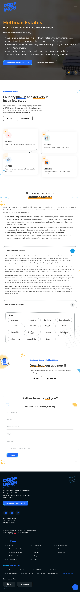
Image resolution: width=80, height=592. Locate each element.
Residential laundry (15, 549)
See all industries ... (69, 573)
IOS (11, 118)
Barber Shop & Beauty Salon (49, 573)
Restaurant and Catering (17, 570)
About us (37, 549)
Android (26, 118)
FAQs (35, 559)
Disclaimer (61, 552)
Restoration (29, 573)
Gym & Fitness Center (57, 570)
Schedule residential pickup (16, 63)
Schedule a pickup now (15, 503)
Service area (13, 559)
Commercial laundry (16, 552)
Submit (12, 455)
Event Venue (13, 573)
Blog (35, 556)
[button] (40, 250)
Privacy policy (62, 545)
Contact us (37, 545)
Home (11, 545)
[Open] (75, 7)
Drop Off (36, 552)
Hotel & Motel (37, 570)
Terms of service (63, 549)
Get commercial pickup (45, 63)
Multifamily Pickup (15, 556)
